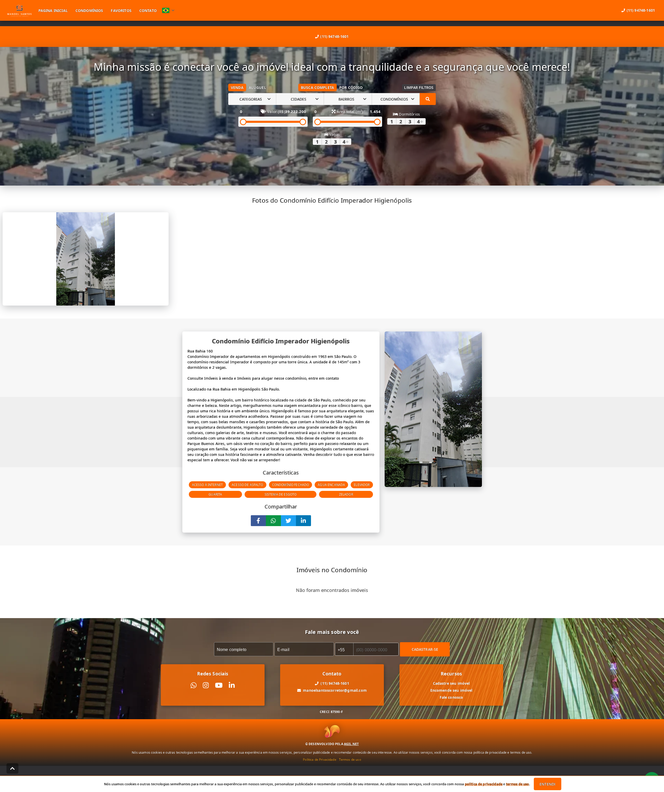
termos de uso (517, 784)
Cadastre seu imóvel (451, 683)
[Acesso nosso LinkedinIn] (232, 685)
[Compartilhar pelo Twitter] (288, 520)
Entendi (547, 784)
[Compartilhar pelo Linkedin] (303, 520)
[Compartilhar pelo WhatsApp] (273, 520)
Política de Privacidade (319, 759)
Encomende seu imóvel (451, 690)
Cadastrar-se (425, 649)
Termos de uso (350, 759)
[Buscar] (428, 99)
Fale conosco (451, 697)
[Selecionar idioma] (168, 10)
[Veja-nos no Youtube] (219, 685)
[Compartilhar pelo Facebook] (258, 520)
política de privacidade (483, 784)
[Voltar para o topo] (12, 768)
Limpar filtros (418, 87)
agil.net (351, 744)
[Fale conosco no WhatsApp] (194, 685)
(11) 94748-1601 (334, 36)
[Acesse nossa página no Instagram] (206, 685)
